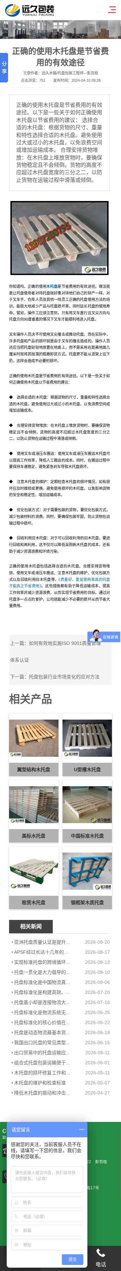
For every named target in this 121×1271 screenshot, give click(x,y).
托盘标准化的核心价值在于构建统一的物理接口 (43, 1022)
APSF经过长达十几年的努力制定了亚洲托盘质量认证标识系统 (43, 952)
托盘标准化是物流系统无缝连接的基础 (43, 1012)
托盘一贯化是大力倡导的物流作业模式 (43, 972)
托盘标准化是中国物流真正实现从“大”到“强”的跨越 (43, 982)
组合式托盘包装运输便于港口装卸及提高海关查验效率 (43, 1062)
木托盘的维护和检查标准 (40, 1082)
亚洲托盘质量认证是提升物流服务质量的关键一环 (43, 942)
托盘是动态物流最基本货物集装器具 (43, 1032)
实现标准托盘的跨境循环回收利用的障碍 (43, 962)
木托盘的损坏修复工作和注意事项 (43, 1072)
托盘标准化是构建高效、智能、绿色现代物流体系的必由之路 (43, 992)
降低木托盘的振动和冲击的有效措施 (43, 1092)
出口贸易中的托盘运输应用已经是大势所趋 (43, 1052)
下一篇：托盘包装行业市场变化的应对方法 (54, 676)
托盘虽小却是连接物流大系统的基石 (43, 1002)
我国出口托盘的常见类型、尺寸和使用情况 (43, 1042)
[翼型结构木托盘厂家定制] (59, 238)
